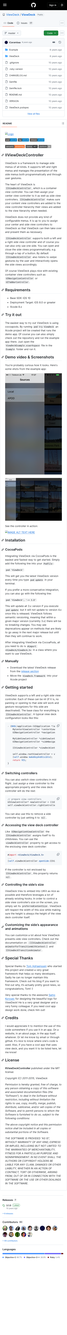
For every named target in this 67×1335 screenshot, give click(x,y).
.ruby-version (16, 69)
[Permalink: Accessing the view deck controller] (3, 825)
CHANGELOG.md (18, 75)
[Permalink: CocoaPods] (3, 549)
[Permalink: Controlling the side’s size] (3, 884)
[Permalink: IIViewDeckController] (3, 155)
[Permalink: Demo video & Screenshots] (3, 357)
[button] (58, 726)
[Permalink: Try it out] (3, 315)
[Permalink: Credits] (3, 1018)
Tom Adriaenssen (36, 966)
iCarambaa (15, 42)
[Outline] (63, 123)
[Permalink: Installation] (3, 540)
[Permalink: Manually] (3, 661)
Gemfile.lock (15, 88)
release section (30, 671)
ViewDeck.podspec (19, 107)
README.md (15, 94)
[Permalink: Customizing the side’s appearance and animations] (3, 927)
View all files (33, 113)
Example (13, 49)
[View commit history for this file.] (59, 42)
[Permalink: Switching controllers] (3, 773)
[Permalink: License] (3, 1060)
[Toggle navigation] (4, 5)
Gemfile (13, 81)
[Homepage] (33, 5)
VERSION (14, 101)
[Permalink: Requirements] (3, 290)
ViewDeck (12, 14)
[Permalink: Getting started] (3, 687)
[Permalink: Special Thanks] (3, 958)
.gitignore (14, 62)
